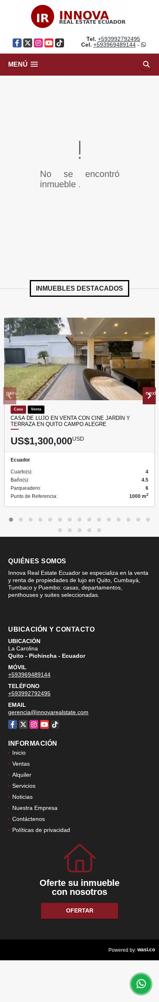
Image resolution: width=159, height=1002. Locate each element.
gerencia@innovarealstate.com (48, 712)
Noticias (22, 797)
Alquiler (21, 774)
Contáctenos (28, 819)
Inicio (19, 752)
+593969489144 (114, 44)
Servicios (23, 785)
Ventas (21, 763)
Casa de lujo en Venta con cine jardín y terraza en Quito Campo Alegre (70, 421)
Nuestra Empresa (34, 808)
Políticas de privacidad (41, 830)
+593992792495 (119, 39)
